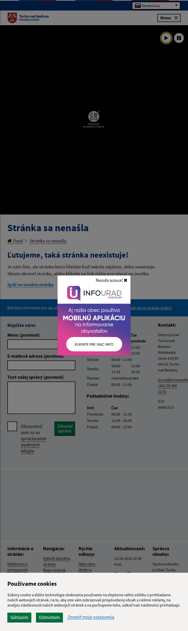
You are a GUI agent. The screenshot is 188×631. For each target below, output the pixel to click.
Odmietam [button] (49, 617)
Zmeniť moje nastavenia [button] (91, 617)
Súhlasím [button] (19, 617)
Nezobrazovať (110, 280)
